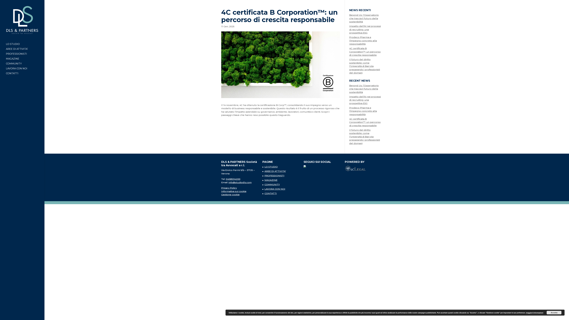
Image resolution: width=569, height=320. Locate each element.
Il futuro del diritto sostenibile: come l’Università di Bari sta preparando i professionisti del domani (364, 66)
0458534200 (233, 179)
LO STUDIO (13, 44)
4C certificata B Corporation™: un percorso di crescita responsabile (365, 51)
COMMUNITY (14, 64)
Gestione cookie (230, 194)
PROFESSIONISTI (16, 54)
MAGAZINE (12, 59)
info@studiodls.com (240, 182)
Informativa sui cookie (233, 191)
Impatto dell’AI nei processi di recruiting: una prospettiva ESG (365, 29)
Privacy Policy (229, 188)
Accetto (554, 312)
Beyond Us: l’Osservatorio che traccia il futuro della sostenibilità (364, 18)
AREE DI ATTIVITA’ (17, 49)
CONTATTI (12, 73)
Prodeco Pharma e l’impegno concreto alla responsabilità (363, 40)
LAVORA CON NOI (16, 69)
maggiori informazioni (534, 313)
